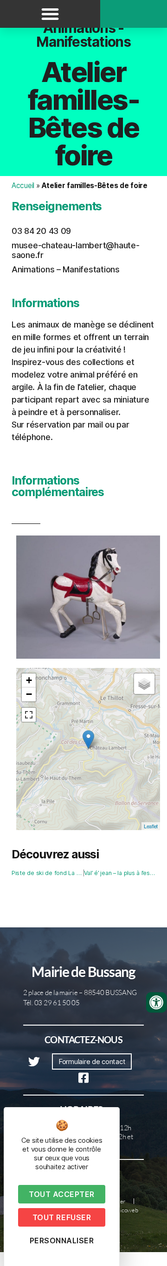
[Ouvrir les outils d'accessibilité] (156, 1002)
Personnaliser (62, 1240)
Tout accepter (62, 1194)
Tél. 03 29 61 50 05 (51, 1002)
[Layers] (144, 684)
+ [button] (29, 680)
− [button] (29, 694)
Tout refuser (61, 1217)
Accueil (23, 185)
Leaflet (151, 826)
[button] (50, 14)
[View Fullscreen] (29, 715)
